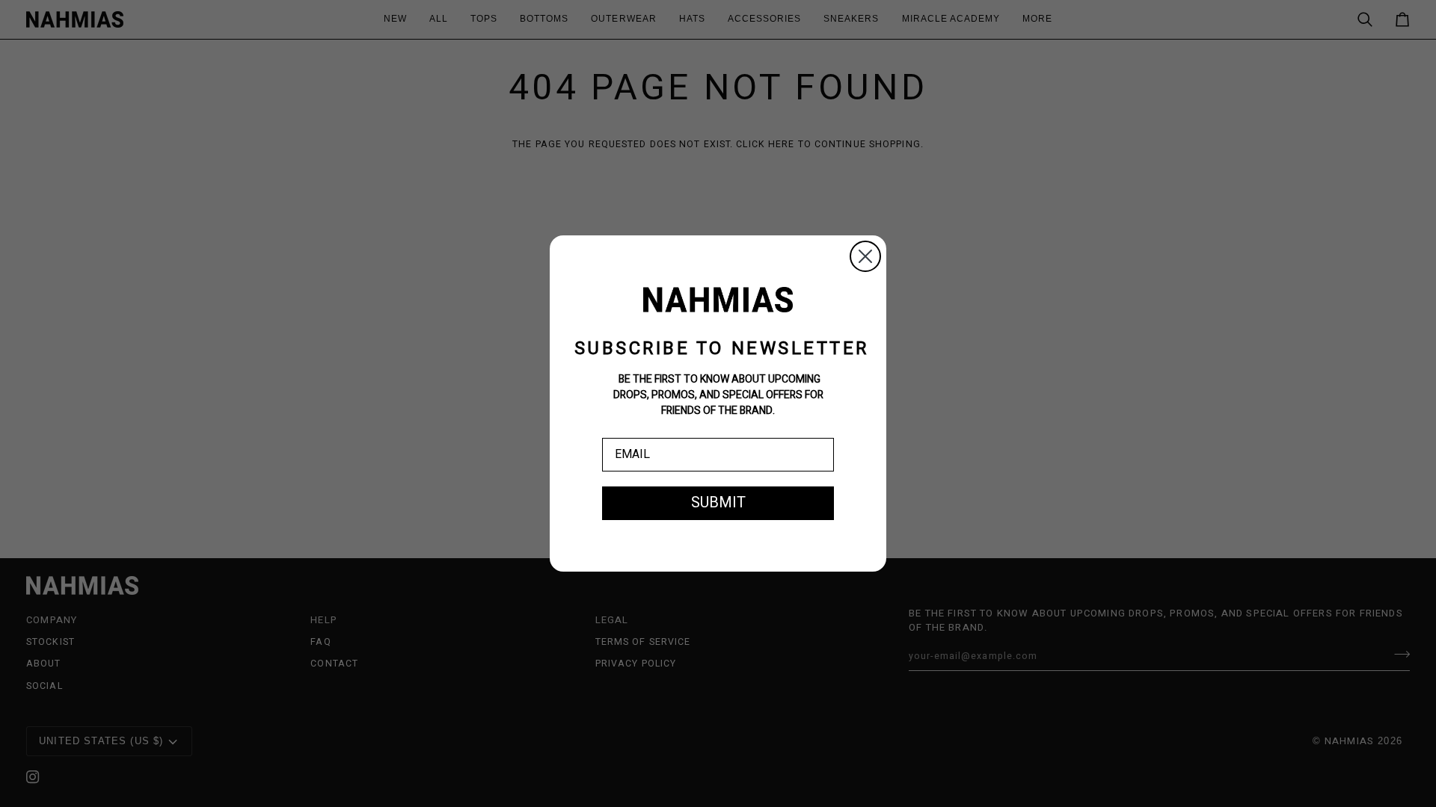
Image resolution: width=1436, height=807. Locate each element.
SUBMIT (718, 502)
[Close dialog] (865, 256)
